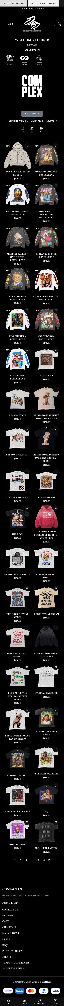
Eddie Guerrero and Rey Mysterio (17, 737)
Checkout (9, 927)
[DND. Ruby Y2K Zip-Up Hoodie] (17, 155)
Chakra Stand (17, 415)
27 (49, 860)
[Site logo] (32, 23)
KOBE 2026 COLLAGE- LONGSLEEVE (46, 173)
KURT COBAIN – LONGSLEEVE (17, 298)
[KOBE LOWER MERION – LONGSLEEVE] (46, 280)
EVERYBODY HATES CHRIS (46, 733)
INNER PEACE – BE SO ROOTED (17, 655)
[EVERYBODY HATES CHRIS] (46, 717)
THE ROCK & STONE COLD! (17, 615)
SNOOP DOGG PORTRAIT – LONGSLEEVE (17, 213)
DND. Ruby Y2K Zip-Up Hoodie (17, 173)
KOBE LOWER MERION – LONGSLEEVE (46, 298)
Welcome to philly (17, 497)
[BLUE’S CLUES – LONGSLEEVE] (17, 359)
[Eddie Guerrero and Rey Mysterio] (17, 719)
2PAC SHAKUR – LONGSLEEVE (17, 338)
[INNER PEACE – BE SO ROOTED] (17, 637)
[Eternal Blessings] (46, 676)
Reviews (7, 915)
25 (38, 860)
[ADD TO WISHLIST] (27, 146)
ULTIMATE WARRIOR (46, 773)
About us (8, 956)
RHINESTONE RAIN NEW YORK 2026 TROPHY (46, 417)
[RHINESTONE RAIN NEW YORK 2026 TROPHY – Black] (46, 438)
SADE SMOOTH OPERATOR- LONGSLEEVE (47, 214)
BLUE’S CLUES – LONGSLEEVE (17, 377)
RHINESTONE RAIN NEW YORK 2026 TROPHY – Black (46, 457)
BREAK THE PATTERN (46, 847)
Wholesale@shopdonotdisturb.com (27, 895)
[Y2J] (46, 795)
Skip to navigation (13, 3)
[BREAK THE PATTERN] (46, 831)
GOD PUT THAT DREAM (46, 613)
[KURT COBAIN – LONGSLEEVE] (17, 280)
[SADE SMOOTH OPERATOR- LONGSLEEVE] (46, 195)
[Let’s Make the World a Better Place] (17, 676)
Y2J (46, 811)
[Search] (53, 24)
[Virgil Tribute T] (17, 830)
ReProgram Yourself (17, 574)
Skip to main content (43, 3)
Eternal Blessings (46, 692)
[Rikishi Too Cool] (17, 758)
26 (43, 860)
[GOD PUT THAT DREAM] (46, 597)
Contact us (10, 909)
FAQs (5, 945)
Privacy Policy (12, 950)
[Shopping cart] (59, 24)
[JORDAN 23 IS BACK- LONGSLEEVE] (46, 237)
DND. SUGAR (46, 375)
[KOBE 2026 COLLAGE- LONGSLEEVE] (46, 155)
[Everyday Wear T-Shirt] (46, 558)
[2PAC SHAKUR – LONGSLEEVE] (17, 319)
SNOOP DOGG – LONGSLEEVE (46, 338)
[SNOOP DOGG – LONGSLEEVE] (46, 319)
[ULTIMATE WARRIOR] (46, 758)
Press (6, 939)
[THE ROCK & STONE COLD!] (17, 597)
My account (10, 932)
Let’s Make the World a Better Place (17, 695)
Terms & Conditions (15, 962)
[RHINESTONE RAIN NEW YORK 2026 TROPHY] (46, 399)
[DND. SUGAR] (46, 359)
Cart (5, 921)
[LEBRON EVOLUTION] (17, 438)
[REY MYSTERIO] (46, 481)
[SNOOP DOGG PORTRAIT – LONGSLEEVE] (17, 195)
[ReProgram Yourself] (17, 558)
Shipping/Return (13, 968)
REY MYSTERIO (46, 497)
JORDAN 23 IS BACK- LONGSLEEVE (46, 255)
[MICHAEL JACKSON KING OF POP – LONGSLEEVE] (17, 237)
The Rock (17, 534)
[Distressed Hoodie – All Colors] (46, 637)
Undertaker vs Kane (17, 811)
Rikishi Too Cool (17, 775)
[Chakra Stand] (17, 399)
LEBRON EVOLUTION (17, 454)
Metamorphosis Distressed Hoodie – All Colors (46, 534)
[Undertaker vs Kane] (17, 795)
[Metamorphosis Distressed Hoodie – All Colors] (46, 516)
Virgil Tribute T (17, 844)
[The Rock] (17, 517)
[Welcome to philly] (17, 481)
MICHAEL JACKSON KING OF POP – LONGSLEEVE (17, 256)
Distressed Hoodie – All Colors (46, 655)
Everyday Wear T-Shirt (46, 576)
